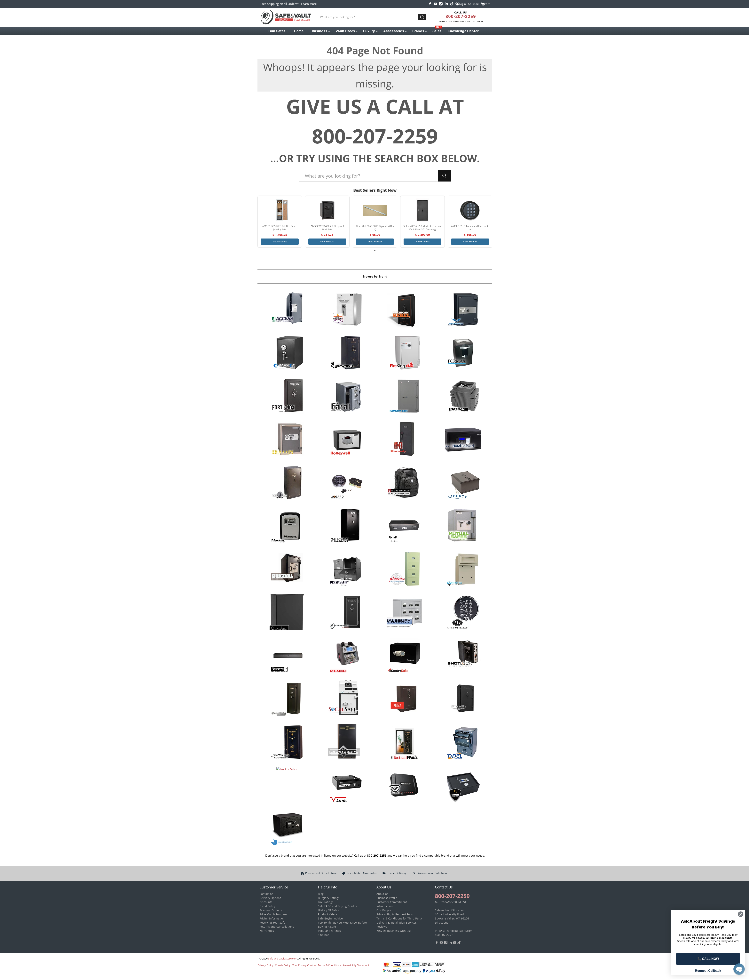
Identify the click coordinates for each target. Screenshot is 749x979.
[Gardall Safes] (345, 396)
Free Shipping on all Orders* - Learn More (288, 4)
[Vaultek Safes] (404, 785)
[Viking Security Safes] (286, 829)
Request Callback (708, 970)
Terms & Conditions (329, 965)
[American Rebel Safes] (404, 310)
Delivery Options (270, 898)
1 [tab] (375, 251)
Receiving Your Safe (272, 922)
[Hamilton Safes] (404, 396)
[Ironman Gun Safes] (286, 483)
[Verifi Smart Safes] (463, 785)
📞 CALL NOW (708, 958)
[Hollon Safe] (286, 439)
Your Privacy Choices (304, 965)
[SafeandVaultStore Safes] (345, 612)
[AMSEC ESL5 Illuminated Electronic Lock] (470, 210)
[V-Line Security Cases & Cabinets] (345, 785)
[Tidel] (463, 742)
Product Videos (327, 914)
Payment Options (270, 910)
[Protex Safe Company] (463, 569)
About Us (382, 894)
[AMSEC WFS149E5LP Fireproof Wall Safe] (327, 210)
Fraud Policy (267, 906)
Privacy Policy (265, 965)
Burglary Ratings (329, 898)
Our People (383, 910)
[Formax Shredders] (463, 353)
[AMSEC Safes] (463, 310)
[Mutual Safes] (463, 526)
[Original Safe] (286, 569)
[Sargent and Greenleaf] (463, 612)
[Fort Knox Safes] (286, 396)
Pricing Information (272, 918)
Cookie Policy (282, 965)
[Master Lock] (286, 526)
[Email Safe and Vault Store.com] (454, 943)
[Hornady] (404, 439)
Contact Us (266, 894)
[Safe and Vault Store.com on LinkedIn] (446, 3)
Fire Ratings (325, 902)
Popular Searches (329, 931)
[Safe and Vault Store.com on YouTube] (435, 3)
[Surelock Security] (345, 742)
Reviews (381, 926)
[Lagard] (345, 483)
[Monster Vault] (404, 526)
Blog (321, 894)
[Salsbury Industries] (404, 612)
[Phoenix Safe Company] (404, 569)
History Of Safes (328, 910)
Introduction (384, 906)
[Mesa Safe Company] (345, 526)
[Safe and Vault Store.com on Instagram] (441, 3)
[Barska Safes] (286, 353)
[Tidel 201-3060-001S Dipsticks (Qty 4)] (375, 210)
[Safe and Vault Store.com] (286, 17)
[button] (739, 969)
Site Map (323, 935)
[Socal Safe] (345, 699)
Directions (441, 922)
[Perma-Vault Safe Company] (345, 569)
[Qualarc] (286, 612)
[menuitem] (278, 31)
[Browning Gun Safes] (345, 353)
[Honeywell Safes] (345, 439)
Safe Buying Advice (330, 918)
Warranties (266, 931)
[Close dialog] (741, 914)
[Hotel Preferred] (463, 439)
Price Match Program (273, 914)
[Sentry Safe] (404, 656)
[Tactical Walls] (404, 742)
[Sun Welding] (286, 742)
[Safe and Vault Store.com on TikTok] (451, 3)
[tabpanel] (279, 222)
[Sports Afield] (404, 699)
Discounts (265, 902)
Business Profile (386, 898)
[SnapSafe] (286, 699)
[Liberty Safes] (463, 483)
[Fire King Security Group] (404, 353)
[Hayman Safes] (463, 396)
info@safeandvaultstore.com (453, 931)
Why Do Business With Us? (393, 931)
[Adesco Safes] (345, 310)
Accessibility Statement (356, 965)
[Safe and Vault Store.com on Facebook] (430, 3)
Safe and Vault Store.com (282, 958)
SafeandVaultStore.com (450, 910)
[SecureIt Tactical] (286, 656)
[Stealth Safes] (463, 699)
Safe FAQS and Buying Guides (337, 906)
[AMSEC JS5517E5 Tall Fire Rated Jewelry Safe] (279, 210)
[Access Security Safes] (286, 310)
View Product (280, 241)
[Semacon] (345, 656)
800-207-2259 (460, 16)
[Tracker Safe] (286, 785)
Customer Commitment (391, 902)
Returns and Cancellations (276, 926)
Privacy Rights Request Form (395, 914)
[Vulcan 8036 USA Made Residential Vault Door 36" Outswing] (422, 210)
